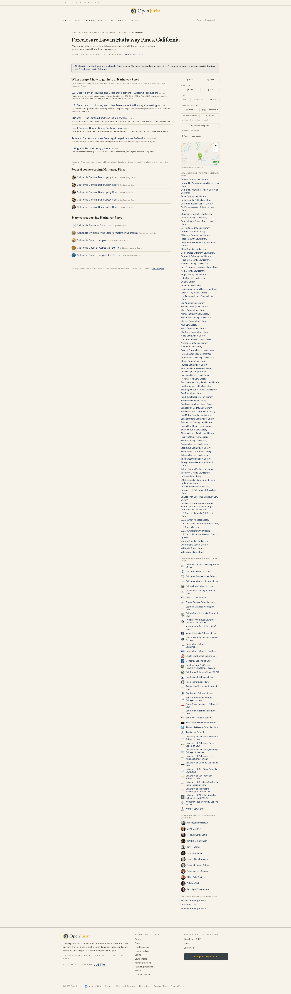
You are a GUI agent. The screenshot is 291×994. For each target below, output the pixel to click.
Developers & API (192, 939)
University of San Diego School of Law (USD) (202, 770)
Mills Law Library (189, 325)
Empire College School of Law (200, 602)
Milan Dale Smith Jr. (196, 877)
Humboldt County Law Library (195, 260)
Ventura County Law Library (194, 541)
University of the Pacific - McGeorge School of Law (198, 790)
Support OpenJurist (206, 956)
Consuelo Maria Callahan (199, 865)
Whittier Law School (195, 809)
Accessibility (93, 986)
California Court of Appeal (92, 240)
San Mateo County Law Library (196, 415)
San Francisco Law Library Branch (197, 404)
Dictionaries (118, 20)
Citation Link (198, 100)
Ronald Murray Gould (197, 835)
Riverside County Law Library (195, 375)
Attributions (144, 986)
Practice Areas (90, 32)
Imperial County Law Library (194, 263)
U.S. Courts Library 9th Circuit (195, 531)
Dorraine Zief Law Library (193, 231)
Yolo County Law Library (192, 552)
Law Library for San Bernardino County (200, 289)
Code (77, 20)
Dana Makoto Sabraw (197, 871)
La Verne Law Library (191, 285)
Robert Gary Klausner (197, 859)
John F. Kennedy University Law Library (199, 267)
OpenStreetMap (188, 167)
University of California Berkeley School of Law (201, 738)
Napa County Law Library (193, 336)
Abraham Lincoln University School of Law (202, 566)
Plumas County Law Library (194, 365)
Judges (102, 20)
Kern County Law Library (193, 271)
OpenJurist (76, 32)
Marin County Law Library (193, 310)
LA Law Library (188, 282)
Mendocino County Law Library (196, 317)
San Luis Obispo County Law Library (198, 411)
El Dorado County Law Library (195, 235)
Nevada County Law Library (194, 343)
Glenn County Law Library (193, 249)
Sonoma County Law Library (194, 444)
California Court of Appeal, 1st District (99, 247)
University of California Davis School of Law (200, 744)
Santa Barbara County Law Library (197, 419)
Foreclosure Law (107, 32)
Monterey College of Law (198, 661)
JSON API (189, 948)
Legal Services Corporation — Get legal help (97, 128)
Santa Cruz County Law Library (196, 426)
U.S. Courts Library (190, 527)
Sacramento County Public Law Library (200, 382)
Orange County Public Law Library (197, 350)
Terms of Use (160, 986)
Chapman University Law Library (196, 214)
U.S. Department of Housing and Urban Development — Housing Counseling (114, 105)
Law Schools (141, 959)
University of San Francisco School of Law (199, 777)
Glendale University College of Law (201, 608)
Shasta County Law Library (194, 429)
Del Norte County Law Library (195, 228)
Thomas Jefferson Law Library (195, 459)
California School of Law (198, 571)
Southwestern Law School (198, 717)
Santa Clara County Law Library (196, 422)
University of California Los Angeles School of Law (199, 757)
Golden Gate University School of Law (202, 614)
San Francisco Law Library (193, 400)
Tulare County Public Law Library (197, 469)
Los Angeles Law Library (193, 303)
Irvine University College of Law (201, 633)
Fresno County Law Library (194, 239)
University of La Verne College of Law (202, 764)
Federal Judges (142, 951)
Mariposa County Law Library (195, 314)
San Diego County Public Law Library (199, 389)
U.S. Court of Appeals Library (195, 520)
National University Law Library (196, 339)
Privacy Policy (177, 986)
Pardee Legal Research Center (196, 354)
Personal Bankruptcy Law (193, 908)
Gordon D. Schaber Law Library (196, 256)
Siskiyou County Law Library (194, 437)
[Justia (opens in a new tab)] (99, 964)
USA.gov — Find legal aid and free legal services (99, 118)
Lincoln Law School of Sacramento (196, 645)
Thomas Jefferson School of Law (202, 727)
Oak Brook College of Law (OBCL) (202, 672)
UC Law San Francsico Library (195, 486)
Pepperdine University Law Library (197, 357)
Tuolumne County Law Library (195, 473)
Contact (108, 986)
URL (185, 100)
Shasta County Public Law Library (197, 433)
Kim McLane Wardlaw (197, 823)
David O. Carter (194, 829)
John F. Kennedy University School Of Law (202, 639)
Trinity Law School (195, 732)
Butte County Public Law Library (196, 200)
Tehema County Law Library (194, 455)
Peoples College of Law (197, 682)
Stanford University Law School (201, 722)
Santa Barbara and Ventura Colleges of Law (199, 699)
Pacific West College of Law (200, 677)
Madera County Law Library (194, 306)
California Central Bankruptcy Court (98, 177)
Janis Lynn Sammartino (198, 889)
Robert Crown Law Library (193, 379)
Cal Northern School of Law (199, 586)
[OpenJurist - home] (145, 11)
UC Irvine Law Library (191, 476)
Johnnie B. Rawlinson (197, 841)
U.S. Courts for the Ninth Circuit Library (200, 523)
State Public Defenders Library (196, 451)
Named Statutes (143, 963)
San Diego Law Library (191, 393)
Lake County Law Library (193, 278)
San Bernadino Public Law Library (197, 386)
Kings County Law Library (193, 274)
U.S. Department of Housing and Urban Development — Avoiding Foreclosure (115, 92)
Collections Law (189, 904)
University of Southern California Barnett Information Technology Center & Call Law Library (197, 506)
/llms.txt (188, 943)
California (122, 32)
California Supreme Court (91, 225)
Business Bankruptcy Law (193, 900)
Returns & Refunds (125, 986)
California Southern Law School (201, 576)
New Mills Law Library (191, 346)
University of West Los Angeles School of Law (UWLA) (201, 796)
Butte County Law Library (193, 196)
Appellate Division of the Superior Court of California (107, 232)
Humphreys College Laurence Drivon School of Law (200, 621)
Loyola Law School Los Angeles (201, 656)
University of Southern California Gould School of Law (202, 783)
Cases (66, 20)
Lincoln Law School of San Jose (201, 651)
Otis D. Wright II (194, 883)
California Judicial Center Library (196, 203)
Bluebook (213, 100)
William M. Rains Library (192, 548)
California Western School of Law (202, 581)
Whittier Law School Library (194, 545)
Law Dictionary (142, 947)
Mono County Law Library (193, 328)
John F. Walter (193, 847)
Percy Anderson (194, 853)
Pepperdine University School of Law (201, 687)
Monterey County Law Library (195, 332)
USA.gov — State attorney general (91, 148)
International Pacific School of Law (201, 627)
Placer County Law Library (194, 361)
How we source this (134, 54)
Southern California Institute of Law (201, 712)
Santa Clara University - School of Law (202, 705)
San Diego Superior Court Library (197, 397)
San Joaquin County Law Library (196, 408)
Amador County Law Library (194, 179)
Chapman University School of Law (200, 591)
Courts (89, 20)
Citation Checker (143, 974)
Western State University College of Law (202, 803)
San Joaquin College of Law (199, 693)
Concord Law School (196, 597)
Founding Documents (145, 967)
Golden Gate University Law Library (198, 253)
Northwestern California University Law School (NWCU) (201, 666)
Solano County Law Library (194, 440)
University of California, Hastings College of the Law (202, 751)
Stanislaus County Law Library (195, 448)
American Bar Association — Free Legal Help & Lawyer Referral (107, 138)
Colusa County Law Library (194, 217)
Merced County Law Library (194, 321)
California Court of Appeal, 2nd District (99, 255)
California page (158, 269)
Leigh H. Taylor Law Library (194, 292)
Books (134, 20)
